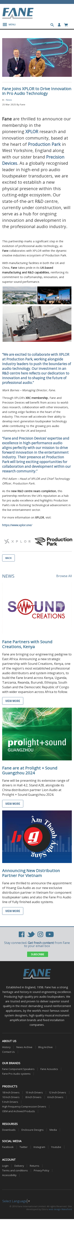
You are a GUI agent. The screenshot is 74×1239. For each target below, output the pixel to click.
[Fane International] (18, 17)
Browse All (64, 576)
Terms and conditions (15, 1170)
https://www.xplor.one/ (17, 525)
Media (53, 1129)
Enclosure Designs (33, 1129)
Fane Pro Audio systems (16, 1073)
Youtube (56, 1147)
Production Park (44, 144)
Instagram (39, 1147)
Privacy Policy (41, 1170)
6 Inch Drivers (55, 1097)
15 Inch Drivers (34, 1092)
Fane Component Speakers (18, 1069)
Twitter (24, 1147)
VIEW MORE (12, 701)
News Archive (24, 1047)
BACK (8, 558)
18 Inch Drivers (11, 1092)
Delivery (19, 1165)
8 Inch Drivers (33, 1097)
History (6, 1047)
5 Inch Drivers (10, 1101)
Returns (34, 1165)
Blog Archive (45, 1047)
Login (5, 1165)
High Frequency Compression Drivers (24, 1106)
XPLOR (31, 131)
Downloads (9, 1129)
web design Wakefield (60, 1209)
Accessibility (9, 1175)
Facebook (8, 1147)
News (9, 99)
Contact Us (8, 1051)
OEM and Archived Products (18, 1111)
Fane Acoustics (49, 1069)
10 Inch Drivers (11, 1097)
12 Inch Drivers (57, 1092)
